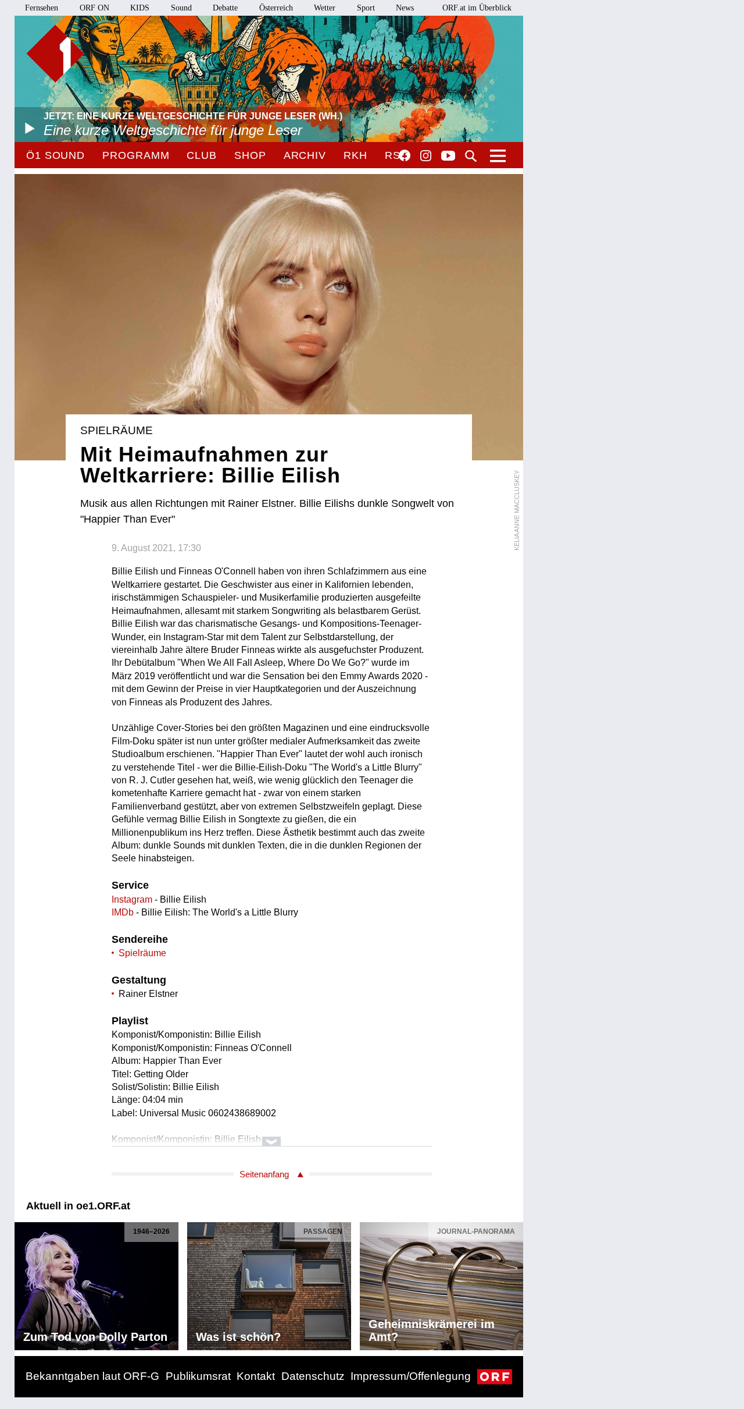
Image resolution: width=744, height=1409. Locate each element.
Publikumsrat (198, 1376)
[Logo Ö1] (55, 53)
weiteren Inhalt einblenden (272, 1136)
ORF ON (94, 7)
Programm (135, 155)
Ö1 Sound (55, 155)
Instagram (425, 156)
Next (514, 1283)
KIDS (139, 7)
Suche (471, 156)
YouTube (448, 156)
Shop (250, 155)
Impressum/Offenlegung (410, 1376)
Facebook (404, 155)
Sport (366, 7)
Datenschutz (313, 1376)
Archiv (305, 155)
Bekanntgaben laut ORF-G (92, 1376)
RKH (355, 155)
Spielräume (142, 953)
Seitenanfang (264, 1174)
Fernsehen (41, 7)
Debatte (225, 7)
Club (202, 155)
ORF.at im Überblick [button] (477, 7)
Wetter (324, 7)
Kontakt (256, 1376)
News (405, 7)
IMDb (123, 912)
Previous (24, 1283)
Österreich (276, 7)
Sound (181, 7)
